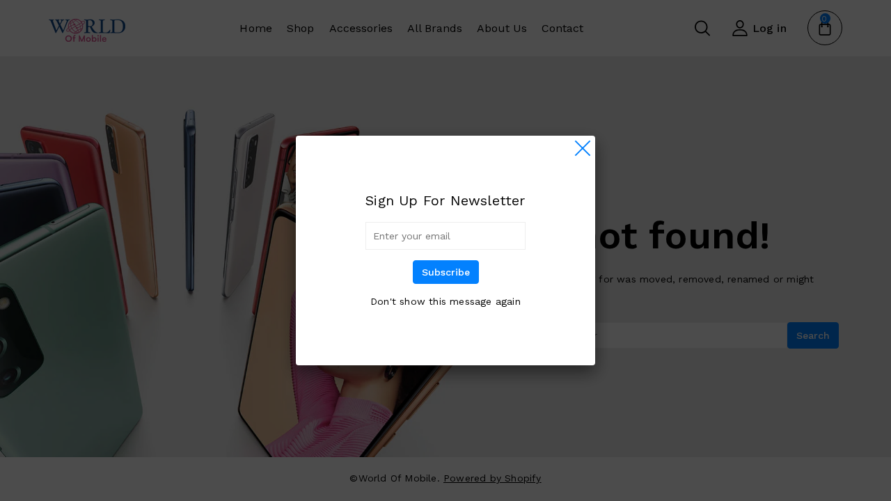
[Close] (582, 148)
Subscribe (446, 272)
